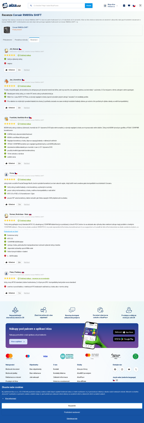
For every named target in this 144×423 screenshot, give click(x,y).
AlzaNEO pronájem (84, 373)
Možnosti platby (11, 373)
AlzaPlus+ (80, 377)
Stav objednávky (35, 369)
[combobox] (56, 5)
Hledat (88, 6)
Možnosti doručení (12, 369)
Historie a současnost (61, 381)
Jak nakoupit (34, 377)
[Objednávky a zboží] (124, 5)
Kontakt (56, 369)
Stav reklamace (35, 373)
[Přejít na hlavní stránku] (11, 5)
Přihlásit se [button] (111, 6)
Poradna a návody (21, 40)
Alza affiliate (81, 381)
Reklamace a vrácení (13, 377)
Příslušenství (7, 40)
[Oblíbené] (129, 5)
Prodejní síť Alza (12, 381)
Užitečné (12, 70)
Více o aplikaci (16, 341)
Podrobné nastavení (72, 412)
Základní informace (60, 377)
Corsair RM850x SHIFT (27, 15)
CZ (117, 380)
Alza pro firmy (82, 369)
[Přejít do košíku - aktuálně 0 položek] (140, 5)
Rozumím (72, 406)
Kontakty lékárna (59, 373)
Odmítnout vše (72, 419)
